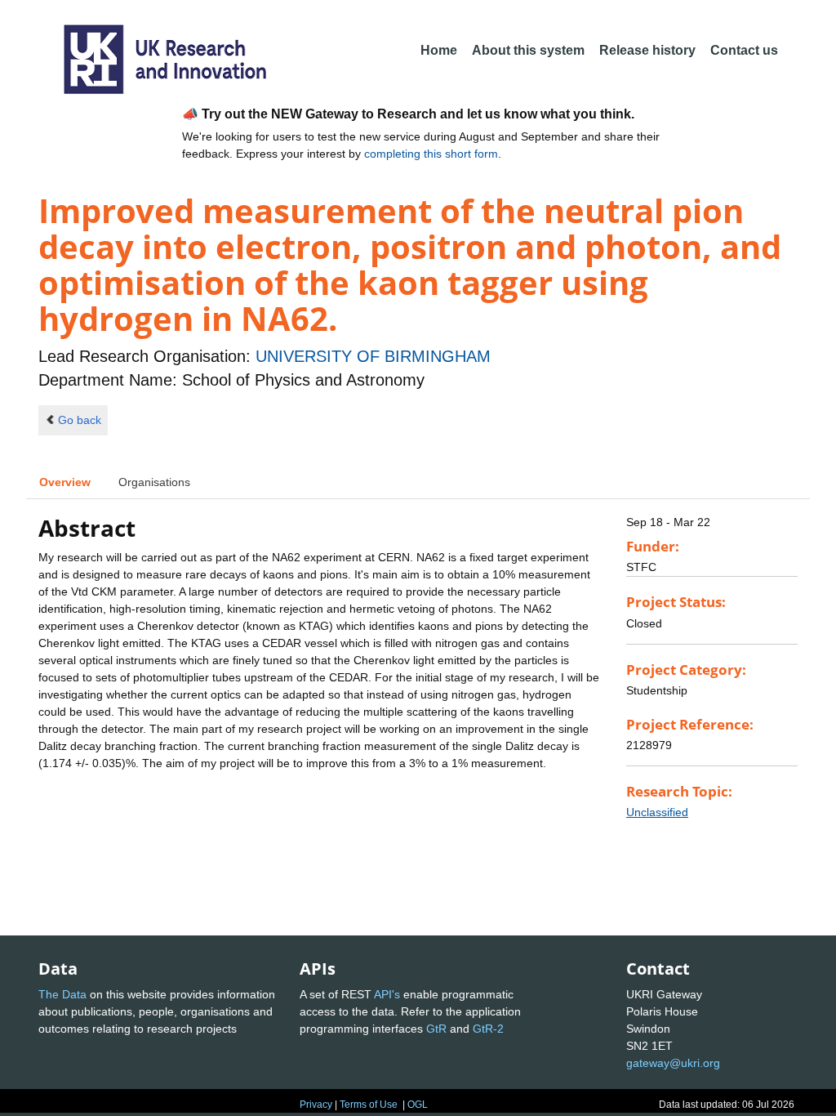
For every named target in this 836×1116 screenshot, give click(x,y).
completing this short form (431, 153)
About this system (528, 50)
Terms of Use (369, 1104)
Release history (647, 50)
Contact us (744, 50)
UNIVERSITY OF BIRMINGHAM (373, 356)
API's (387, 994)
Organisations (154, 482)
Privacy (316, 1104)
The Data (62, 994)
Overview (65, 482)
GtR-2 (488, 1028)
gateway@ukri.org (673, 1062)
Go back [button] (79, 419)
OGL (417, 1104)
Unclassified (657, 812)
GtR (436, 1028)
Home (438, 50)
